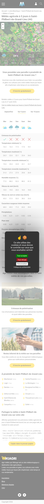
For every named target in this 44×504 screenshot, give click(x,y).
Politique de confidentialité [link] (22, 267)
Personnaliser (22, 264)
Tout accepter (22, 256)
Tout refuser (22, 260)
